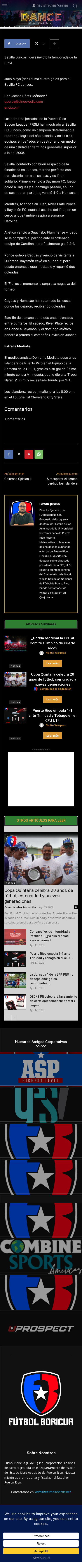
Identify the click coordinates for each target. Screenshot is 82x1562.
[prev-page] (7, 1018)
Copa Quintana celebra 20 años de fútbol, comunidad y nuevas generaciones (52, 679)
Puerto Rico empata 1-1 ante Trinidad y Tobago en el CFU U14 (52, 715)
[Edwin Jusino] (22, 554)
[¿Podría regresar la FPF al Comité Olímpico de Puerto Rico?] (15, 643)
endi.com (11, 107)
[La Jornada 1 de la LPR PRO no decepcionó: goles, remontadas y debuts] (15, 980)
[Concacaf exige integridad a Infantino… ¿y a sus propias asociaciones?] (15, 937)
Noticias (15, 665)
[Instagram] (41, 604)
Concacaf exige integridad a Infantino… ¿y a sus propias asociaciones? (50, 936)
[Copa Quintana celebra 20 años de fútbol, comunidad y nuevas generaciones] (15, 679)
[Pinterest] (28, 454)
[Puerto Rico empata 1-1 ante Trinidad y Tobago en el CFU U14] (15, 715)
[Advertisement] (41, 779)
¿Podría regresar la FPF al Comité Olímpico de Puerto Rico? (52, 643)
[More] (54, 43)
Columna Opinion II (17, 479)
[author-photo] (42, 653)
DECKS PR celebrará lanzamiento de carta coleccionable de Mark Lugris (53, 1001)
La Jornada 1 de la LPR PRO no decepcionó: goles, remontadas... (51, 979)
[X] (18, 454)
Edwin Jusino (49, 504)
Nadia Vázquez (56, 652)
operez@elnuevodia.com (23, 101)
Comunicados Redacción (56, 688)
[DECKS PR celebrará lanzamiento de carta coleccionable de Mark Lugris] (15, 1002)
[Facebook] (8, 454)
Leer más (52, 663)
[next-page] (14, 1018)
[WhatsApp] (39, 454)
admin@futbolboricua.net (53, 1492)
